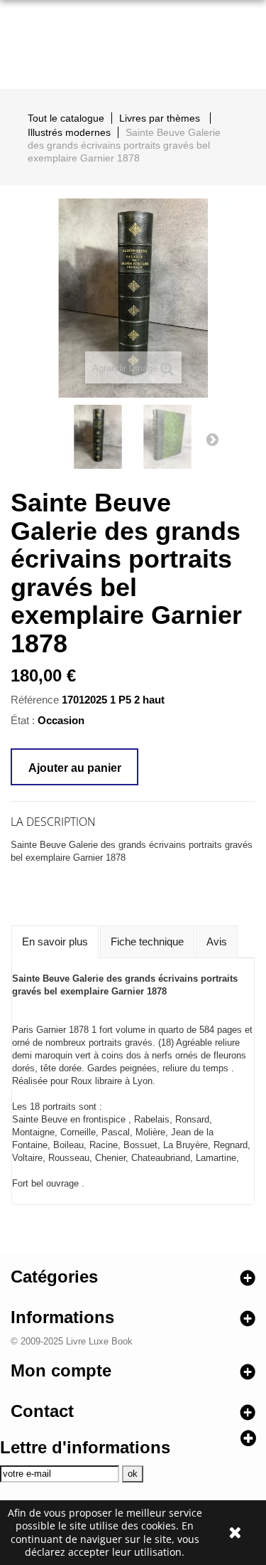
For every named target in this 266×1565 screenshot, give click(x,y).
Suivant (212, 439)
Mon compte (61, 1370)
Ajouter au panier (74, 768)
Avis (216, 941)
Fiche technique (147, 941)
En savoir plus (55, 941)
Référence (35, 700)
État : (23, 720)
